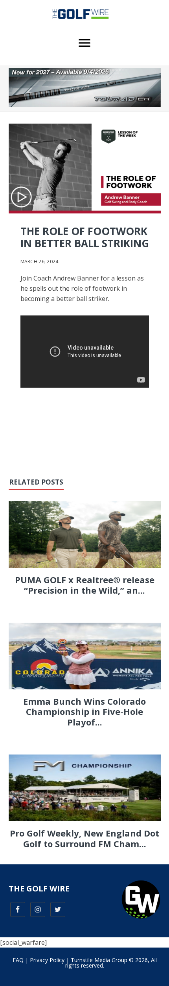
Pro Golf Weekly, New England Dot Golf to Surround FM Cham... (84, 838)
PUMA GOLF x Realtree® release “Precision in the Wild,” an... (84, 585)
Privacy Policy (47, 960)
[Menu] (84, 43)
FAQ (18, 960)
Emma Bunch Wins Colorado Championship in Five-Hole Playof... (84, 711)
